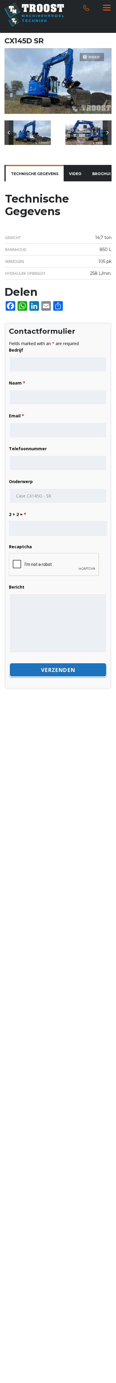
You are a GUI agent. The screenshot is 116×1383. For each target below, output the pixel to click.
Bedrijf (16, 350)
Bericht (16, 587)
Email (16, 416)
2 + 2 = (17, 514)
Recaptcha (20, 546)
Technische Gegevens (34, 173)
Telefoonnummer (28, 448)
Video (75, 173)
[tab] (35, 174)
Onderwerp (21, 481)
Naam (17, 383)
